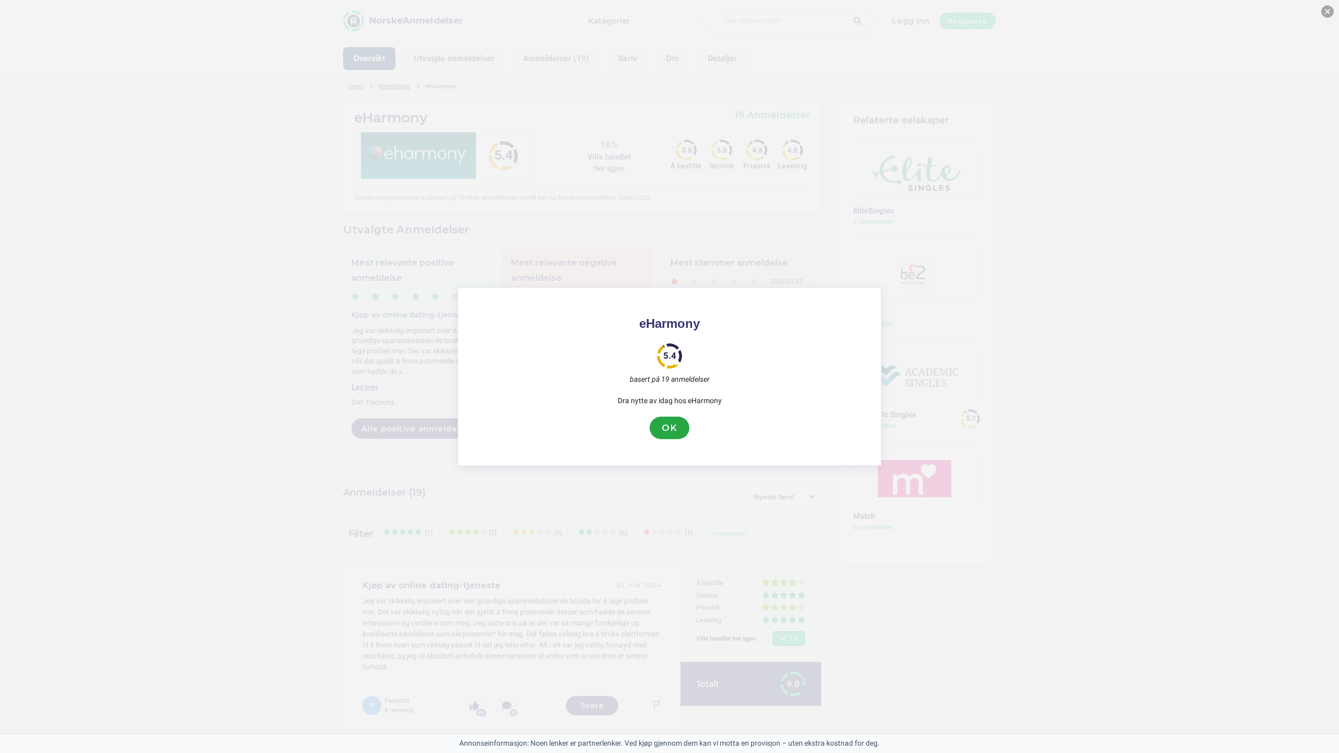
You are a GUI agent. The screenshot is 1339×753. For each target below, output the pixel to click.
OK (669, 428)
